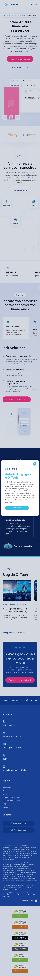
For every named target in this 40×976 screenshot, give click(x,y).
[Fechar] (34, 464)
